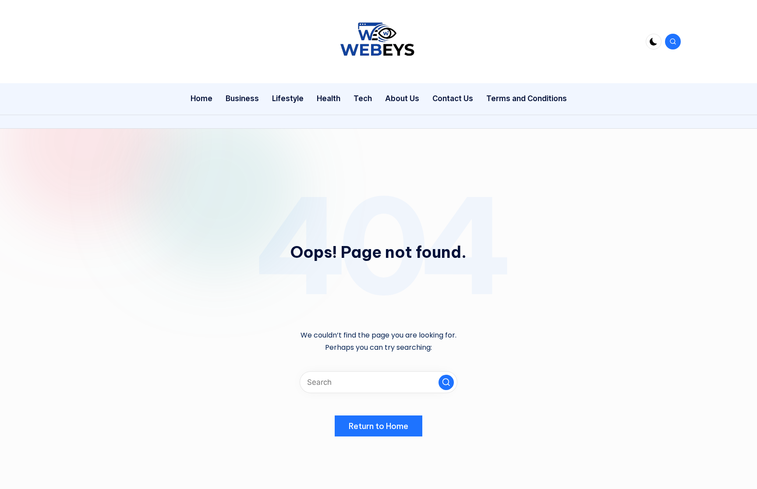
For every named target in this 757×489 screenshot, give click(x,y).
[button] (446, 382)
